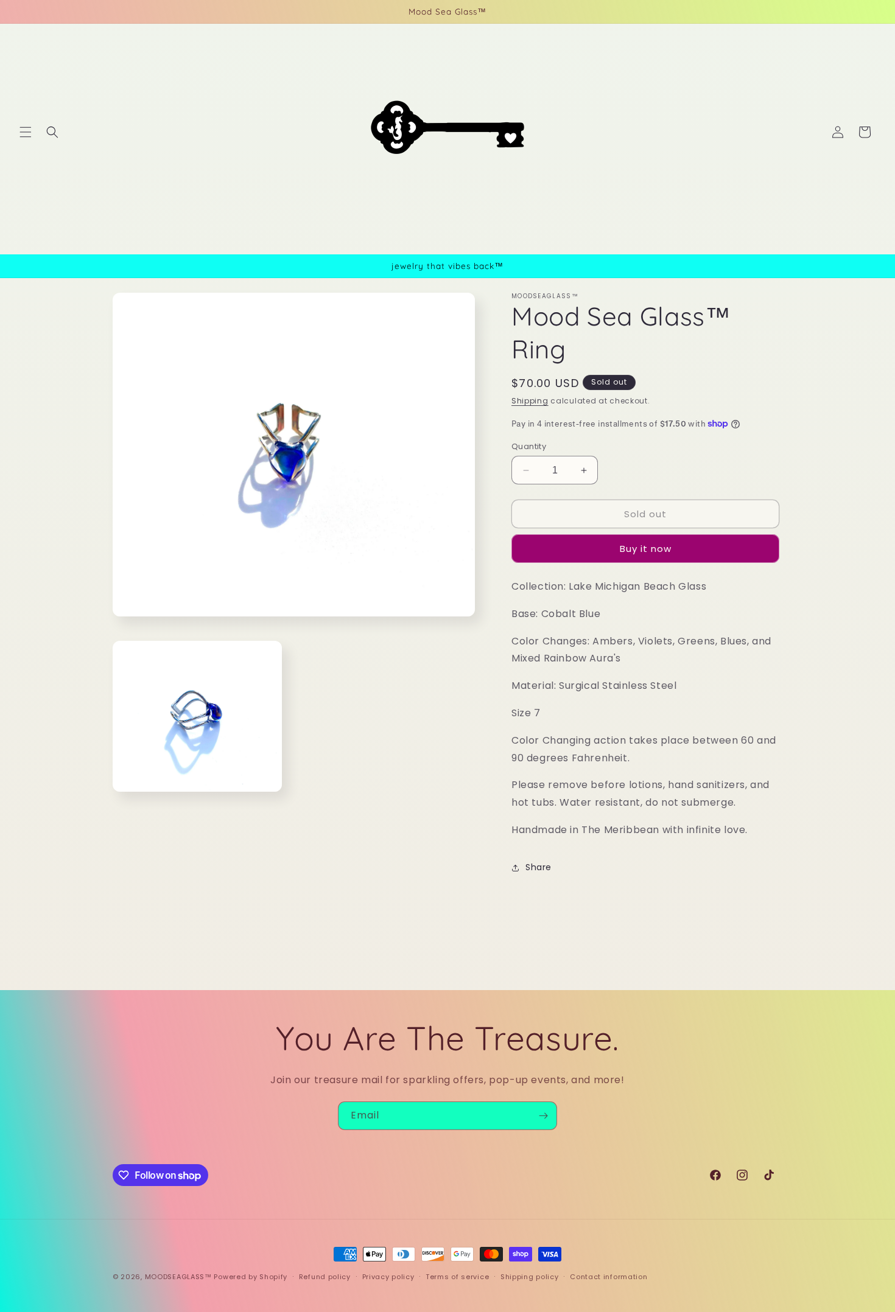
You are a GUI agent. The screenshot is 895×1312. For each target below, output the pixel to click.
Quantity (528, 446)
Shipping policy (529, 1277)
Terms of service (457, 1277)
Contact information (608, 1277)
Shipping (530, 401)
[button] (25, 132)
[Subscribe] (543, 1115)
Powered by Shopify (250, 1277)
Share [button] (538, 867)
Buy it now (646, 548)
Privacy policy (388, 1277)
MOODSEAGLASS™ (179, 1277)
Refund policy (325, 1277)
